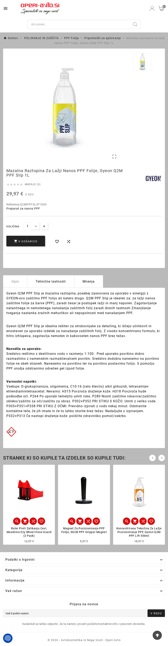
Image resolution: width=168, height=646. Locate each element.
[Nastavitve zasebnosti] (7, 638)
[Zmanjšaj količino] (36, 226)
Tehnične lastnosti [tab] (51, 281)
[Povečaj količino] (44, 226)
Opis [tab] (15, 281)
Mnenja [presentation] (89, 281)
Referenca (13, 204)
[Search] (135, 24)
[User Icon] (152, 8)
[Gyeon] (154, 178)
